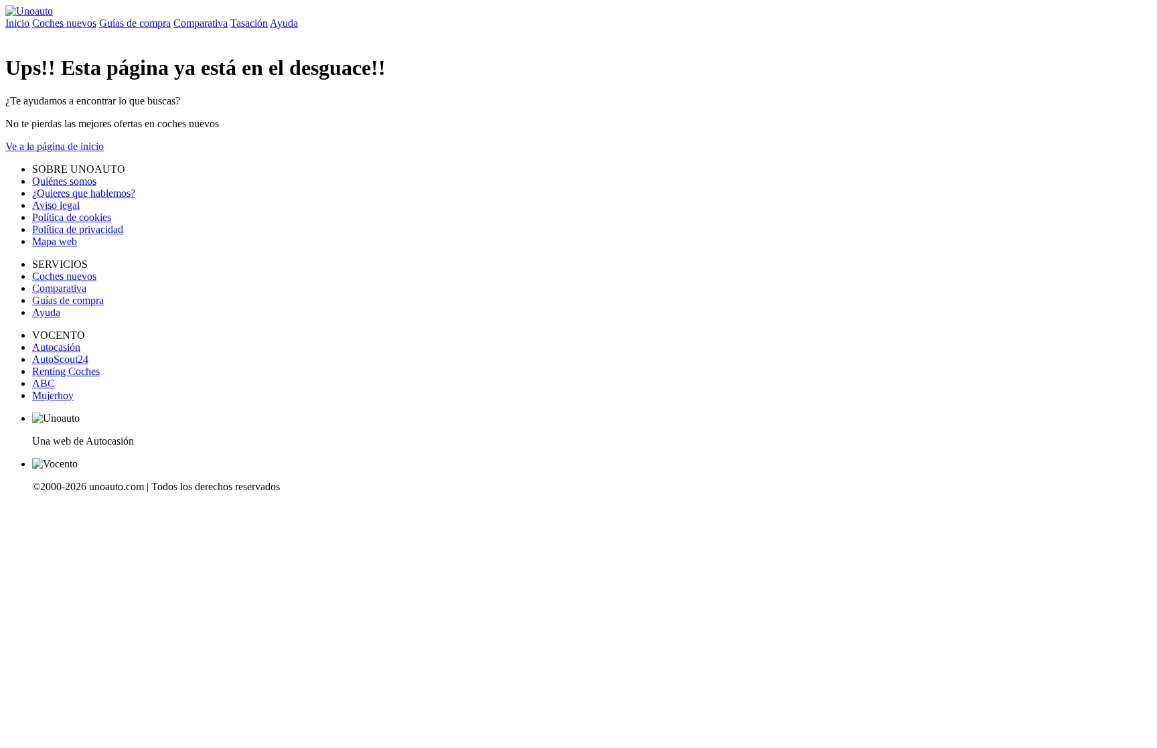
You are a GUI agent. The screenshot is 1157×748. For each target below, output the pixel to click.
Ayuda (284, 23)
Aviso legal (56, 205)
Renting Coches (66, 371)
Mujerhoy (53, 395)
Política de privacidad (77, 229)
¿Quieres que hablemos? (83, 193)
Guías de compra (135, 23)
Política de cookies (71, 217)
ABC (43, 383)
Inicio (17, 23)
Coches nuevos (64, 23)
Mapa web (54, 241)
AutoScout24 (60, 359)
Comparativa (200, 23)
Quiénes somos (64, 181)
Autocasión (56, 347)
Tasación (249, 23)
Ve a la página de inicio (54, 146)
